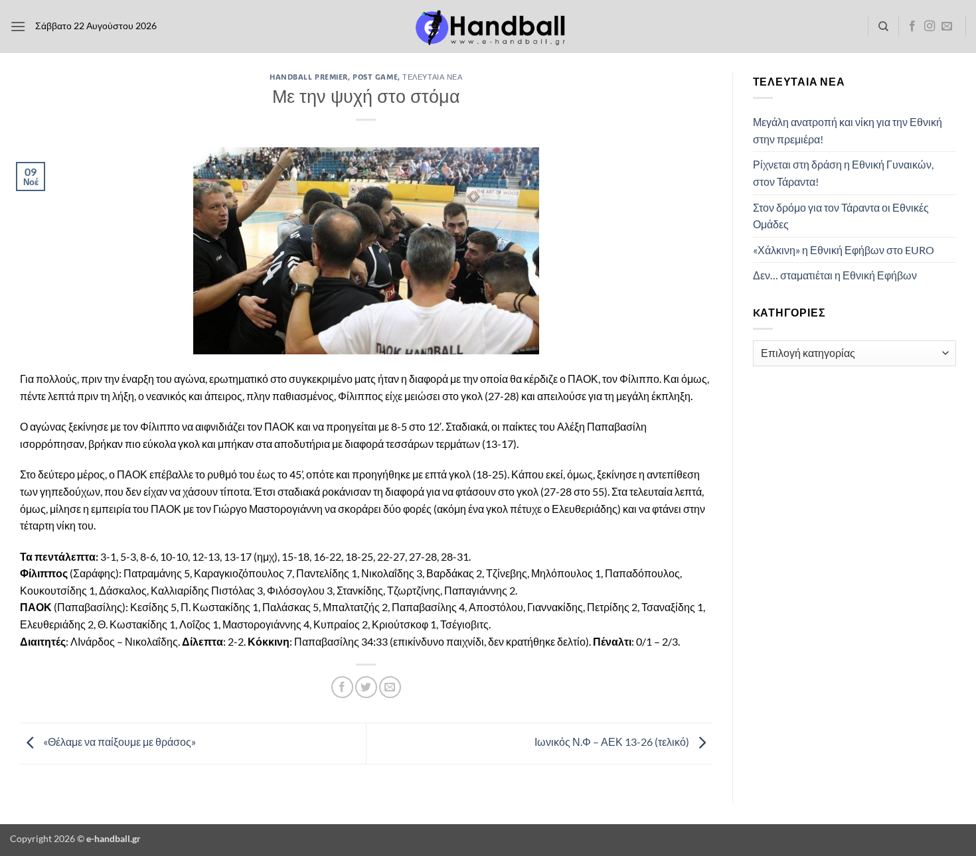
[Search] (883, 26)
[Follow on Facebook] (912, 27)
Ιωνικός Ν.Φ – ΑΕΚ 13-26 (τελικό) (612, 742)
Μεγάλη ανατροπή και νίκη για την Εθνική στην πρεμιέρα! (847, 130)
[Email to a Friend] (390, 687)
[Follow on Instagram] (929, 27)
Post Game (375, 77)
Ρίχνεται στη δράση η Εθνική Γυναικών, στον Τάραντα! (843, 173)
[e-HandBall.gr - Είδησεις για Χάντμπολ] (488, 27)
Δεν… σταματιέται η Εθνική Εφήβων (835, 275)
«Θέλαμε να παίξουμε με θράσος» (118, 742)
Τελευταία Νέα (432, 77)
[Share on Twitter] (366, 687)
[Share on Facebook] (342, 687)
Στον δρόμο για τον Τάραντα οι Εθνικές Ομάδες (841, 216)
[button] (18, 26)
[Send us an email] (946, 27)
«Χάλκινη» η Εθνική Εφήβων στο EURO (843, 250)
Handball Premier (309, 77)
